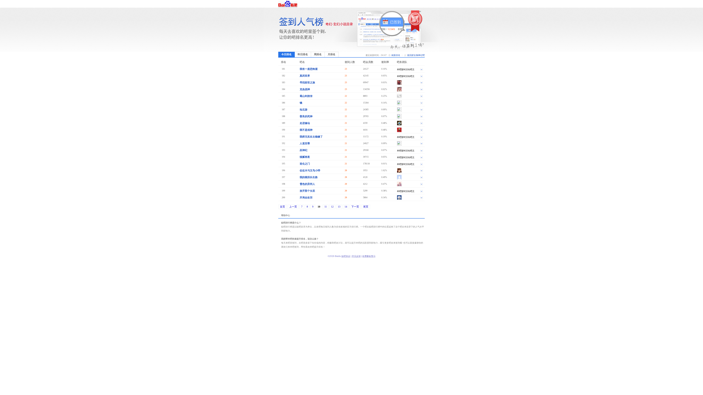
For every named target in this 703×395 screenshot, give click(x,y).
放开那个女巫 (307, 190)
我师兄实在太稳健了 (311, 136)
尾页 (365, 206)
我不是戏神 (306, 130)
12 (332, 206)
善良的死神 (306, 116)
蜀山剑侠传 (306, 96)
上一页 (293, 206)
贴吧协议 (345, 256)
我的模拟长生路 (309, 177)
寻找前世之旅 (307, 82)
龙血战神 (305, 89)
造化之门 (305, 163)
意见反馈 (356, 256)
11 (325, 206)
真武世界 (305, 75)
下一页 (355, 206)
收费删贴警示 (368, 256)
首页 (282, 206)
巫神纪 (303, 150)
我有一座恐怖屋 (309, 69)
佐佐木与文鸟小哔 (310, 170)
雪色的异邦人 (307, 184)
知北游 (303, 109)
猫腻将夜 (305, 157)
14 (346, 206)
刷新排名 (395, 55)
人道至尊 (305, 143)
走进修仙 (305, 123)
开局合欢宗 (306, 197)
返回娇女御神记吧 (416, 55)
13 (339, 206)
